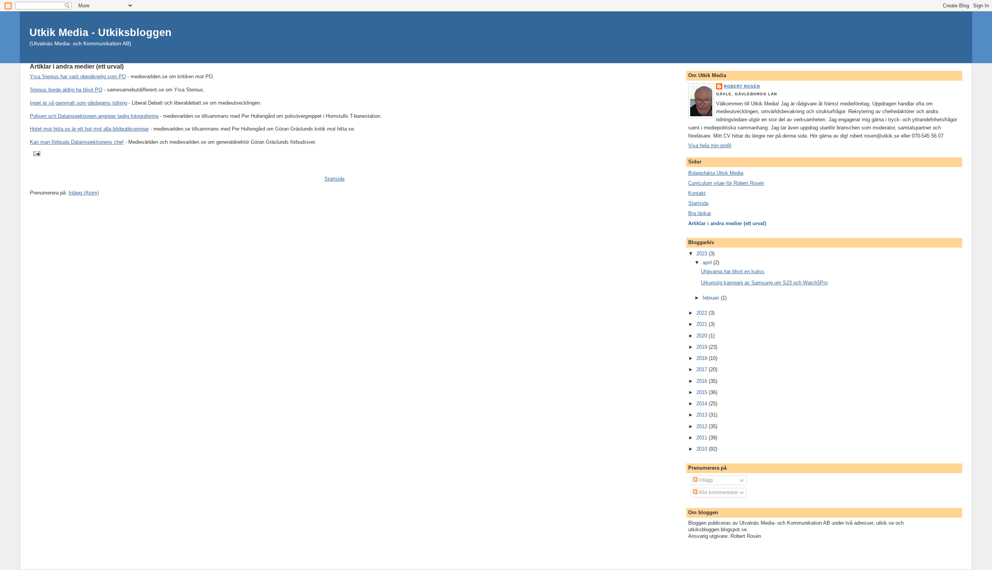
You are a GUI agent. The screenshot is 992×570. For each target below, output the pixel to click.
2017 (702, 369)
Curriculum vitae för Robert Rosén (726, 183)
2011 (702, 438)
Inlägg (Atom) (84, 193)
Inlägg (705, 480)
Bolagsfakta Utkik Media (715, 173)
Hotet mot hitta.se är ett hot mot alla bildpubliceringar (89, 129)
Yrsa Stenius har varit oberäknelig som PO (78, 76)
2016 (702, 381)
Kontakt (697, 193)
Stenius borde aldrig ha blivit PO (66, 90)
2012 (702, 426)
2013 (702, 415)
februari (712, 298)
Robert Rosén (742, 86)
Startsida (334, 179)
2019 (702, 347)
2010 (702, 449)
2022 (702, 313)
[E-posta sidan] (36, 153)
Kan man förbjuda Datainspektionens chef (77, 142)
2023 (702, 254)
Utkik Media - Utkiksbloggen (100, 32)
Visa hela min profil (709, 145)
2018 (702, 358)
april (708, 262)
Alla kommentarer (718, 492)
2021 (702, 324)
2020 (702, 336)
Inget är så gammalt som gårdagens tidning (78, 103)
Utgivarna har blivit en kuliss (733, 271)
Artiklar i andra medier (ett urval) (727, 223)
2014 (702, 403)
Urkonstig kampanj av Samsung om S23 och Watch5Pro (764, 283)
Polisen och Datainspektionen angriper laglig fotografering (94, 116)
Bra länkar (699, 213)
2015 (702, 392)
